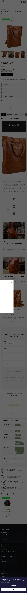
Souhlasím (14, 590)
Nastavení (13, 585)
